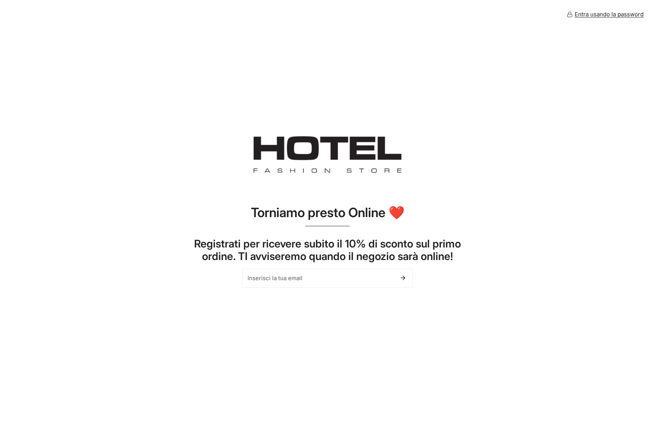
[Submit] (403, 278)
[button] (605, 14)
